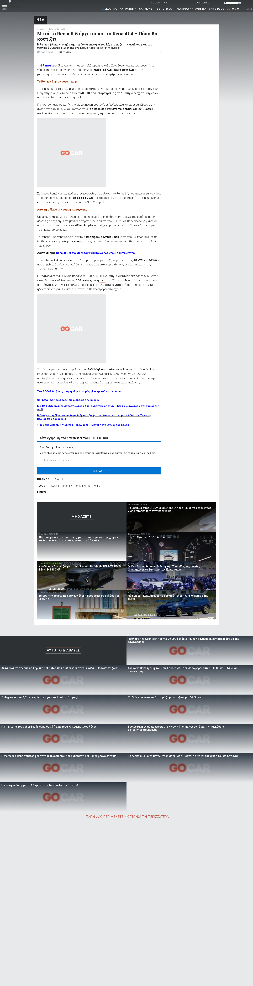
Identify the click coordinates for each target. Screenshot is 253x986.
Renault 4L (80, 485)
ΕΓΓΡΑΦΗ (99, 471)
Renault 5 (66, 485)
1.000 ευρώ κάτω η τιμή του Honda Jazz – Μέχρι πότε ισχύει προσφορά (83, 425)
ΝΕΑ (40, 20)
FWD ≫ (233, 8)
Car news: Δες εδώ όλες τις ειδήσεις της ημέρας (68, 400)
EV (99, 485)
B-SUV (92, 485)
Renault (48, 65)
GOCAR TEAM (45, 52)
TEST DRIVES (163, 8)
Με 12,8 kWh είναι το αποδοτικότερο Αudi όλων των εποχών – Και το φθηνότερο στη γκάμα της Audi (98, 407)
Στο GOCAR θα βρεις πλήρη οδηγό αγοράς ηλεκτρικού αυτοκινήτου (79, 391)
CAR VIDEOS (216, 8)
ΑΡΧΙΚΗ (41, 28)
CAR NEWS (145, 8)
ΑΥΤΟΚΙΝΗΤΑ (128, 8)
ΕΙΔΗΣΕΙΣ (60, 28)
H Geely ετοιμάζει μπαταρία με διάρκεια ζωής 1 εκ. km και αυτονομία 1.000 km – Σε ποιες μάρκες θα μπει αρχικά (94, 417)
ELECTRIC (109, 8)
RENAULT (57, 479)
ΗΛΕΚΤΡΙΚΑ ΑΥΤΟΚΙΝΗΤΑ (190, 8)
